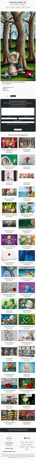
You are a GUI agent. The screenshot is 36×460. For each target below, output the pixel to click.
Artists (26, 442)
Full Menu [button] (18, 7)
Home (22, 442)
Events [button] (23, 7)
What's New (22, 446)
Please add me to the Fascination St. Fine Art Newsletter (18, 124)
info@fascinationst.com (20, 104)
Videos (27, 446)
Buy (7, 96)
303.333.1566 (15, 103)
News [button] (28, 7)
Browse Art (31, 442)
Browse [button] (12, 7)
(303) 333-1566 (9, 448)
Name (9, 116)
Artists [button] (7, 7)
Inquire (13, 96)
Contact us (32, 446)
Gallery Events (29, 444)
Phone (26, 116)
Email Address (18, 120)
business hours (28, 103)
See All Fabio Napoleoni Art (18, 430)
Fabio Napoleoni (7, 83)
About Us (23, 444)
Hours (27, 449)
